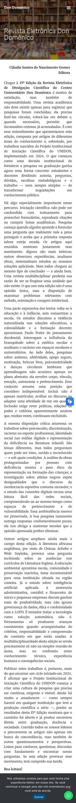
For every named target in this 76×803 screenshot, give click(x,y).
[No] (69, 788)
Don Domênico (17, 7)
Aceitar (39, 797)
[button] (68, 7)
